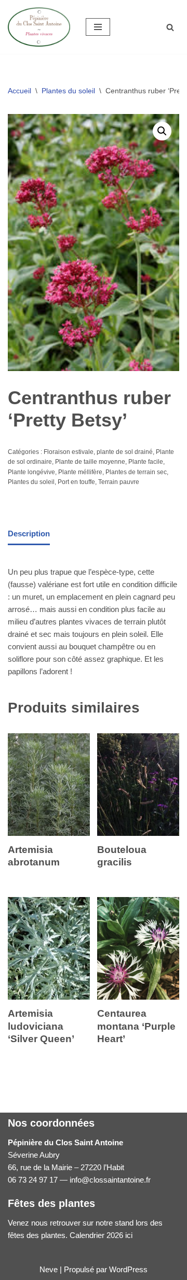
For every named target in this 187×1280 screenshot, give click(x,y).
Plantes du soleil (68, 91)
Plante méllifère (80, 472)
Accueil (19, 91)
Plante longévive (31, 472)
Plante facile (145, 461)
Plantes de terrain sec (136, 472)
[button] (162, 131)
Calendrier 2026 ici (101, 1235)
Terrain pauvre (118, 482)
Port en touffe (76, 482)
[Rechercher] (170, 27)
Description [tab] (29, 533)
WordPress (128, 1269)
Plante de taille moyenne (90, 461)
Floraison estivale (69, 452)
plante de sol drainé (125, 452)
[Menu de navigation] (98, 27)
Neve (48, 1269)
